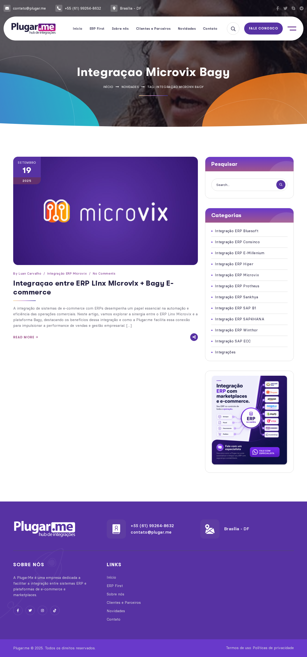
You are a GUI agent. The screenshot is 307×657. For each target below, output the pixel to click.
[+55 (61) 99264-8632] (58, 8)
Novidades (130, 87)
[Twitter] (285, 8)
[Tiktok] (54, 610)
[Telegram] (301, 8)
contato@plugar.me (29, 8)
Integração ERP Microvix (67, 273)
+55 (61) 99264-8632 (83, 8)
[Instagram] (42, 610)
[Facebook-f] (278, 8)
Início (108, 87)
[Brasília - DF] (114, 8)
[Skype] (293, 8)
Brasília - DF (130, 8)
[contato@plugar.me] (7, 8)
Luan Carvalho (30, 273)
